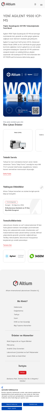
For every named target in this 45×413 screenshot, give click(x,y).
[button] (19, 114)
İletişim (22, 372)
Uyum (16, 318)
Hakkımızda (18, 307)
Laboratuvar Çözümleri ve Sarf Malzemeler (22, 352)
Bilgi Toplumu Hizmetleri (22, 325)
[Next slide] (19, 110)
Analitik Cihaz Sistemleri (15, 349)
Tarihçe (16, 314)
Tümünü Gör (7, 245)
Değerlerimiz (18, 311)
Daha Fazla (7, 174)
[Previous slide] (9, 110)
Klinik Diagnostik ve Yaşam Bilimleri (19, 341)
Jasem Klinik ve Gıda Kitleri (16, 356)
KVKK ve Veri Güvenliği (22, 322)
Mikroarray (10, 345)
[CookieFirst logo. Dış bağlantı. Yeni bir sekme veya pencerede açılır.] (2, 387)
